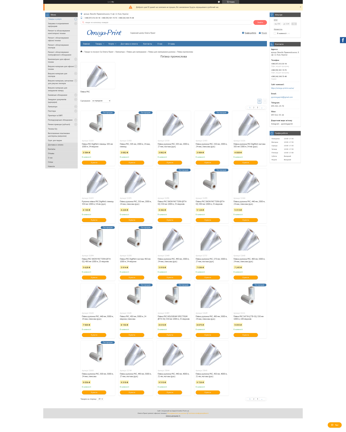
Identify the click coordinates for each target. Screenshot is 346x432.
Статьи (50, 162)
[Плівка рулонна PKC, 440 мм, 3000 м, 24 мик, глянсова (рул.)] (98, 296)
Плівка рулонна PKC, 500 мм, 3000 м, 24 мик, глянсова (97, 375)
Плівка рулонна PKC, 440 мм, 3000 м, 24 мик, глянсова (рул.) (97, 317)
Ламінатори (52, 106)
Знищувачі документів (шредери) (57, 100)
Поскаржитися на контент (177, 413)
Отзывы (51, 153)
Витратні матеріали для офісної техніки (61, 67)
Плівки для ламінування (136, 52)
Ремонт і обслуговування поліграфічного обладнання (59, 53)
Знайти (260, 22)
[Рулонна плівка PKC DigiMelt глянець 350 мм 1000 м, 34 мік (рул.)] (98, 181)
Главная (86, 44)
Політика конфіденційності (198, 413)
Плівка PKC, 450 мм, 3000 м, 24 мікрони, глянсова (133, 317)
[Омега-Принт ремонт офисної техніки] (104, 33)
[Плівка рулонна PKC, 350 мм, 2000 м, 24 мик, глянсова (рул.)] (136, 181)
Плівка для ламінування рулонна (161, 52)
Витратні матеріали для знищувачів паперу (57, 89)
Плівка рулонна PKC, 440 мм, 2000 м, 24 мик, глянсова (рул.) (249, 202)
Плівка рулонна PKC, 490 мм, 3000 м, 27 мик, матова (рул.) (135, 375)
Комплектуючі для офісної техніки (59, 60)
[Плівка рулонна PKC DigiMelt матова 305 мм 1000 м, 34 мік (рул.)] (249, 124)
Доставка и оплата (55, 145)
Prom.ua (186, 411)
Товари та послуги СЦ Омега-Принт (98, 52)
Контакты (51, 149)
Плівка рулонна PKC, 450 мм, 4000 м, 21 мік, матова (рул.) (211, 375)
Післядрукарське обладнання (60, 120)
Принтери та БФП (55, 115)
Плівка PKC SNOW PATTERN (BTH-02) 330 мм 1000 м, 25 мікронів (172, 202)
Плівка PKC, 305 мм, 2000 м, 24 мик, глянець (135, 145)
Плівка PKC (85, 91)
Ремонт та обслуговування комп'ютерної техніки (59, 32)
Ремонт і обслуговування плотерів (58, 46)
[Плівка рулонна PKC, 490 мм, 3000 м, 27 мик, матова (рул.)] (136, 354)
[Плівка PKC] (97, 75)
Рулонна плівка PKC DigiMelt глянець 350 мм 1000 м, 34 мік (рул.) (98, 202)
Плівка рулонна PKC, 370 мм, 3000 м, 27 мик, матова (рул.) (211, 260)
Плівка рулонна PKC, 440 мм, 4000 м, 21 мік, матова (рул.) (173, 375)
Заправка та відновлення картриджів (58, 24)
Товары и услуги (54, 19)
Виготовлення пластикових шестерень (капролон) (59, 134)
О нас (50, 157)
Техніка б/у (52, 129)
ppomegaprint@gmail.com (282, 97)
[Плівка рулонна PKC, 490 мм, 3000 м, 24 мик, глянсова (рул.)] (211, 296)
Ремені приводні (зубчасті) (59, 124)
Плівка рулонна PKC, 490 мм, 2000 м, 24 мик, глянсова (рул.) (173, 260)
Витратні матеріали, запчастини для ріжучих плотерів (60, 82)
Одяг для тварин (55, 140)
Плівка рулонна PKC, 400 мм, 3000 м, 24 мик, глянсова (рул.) (249, 260)
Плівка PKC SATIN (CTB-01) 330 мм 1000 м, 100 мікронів (249, 317)
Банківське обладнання (57, 95)
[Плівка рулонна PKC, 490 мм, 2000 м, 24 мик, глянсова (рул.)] (173, 239)
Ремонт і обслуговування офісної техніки (58, 39)
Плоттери (52, 111)
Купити (94, 162)
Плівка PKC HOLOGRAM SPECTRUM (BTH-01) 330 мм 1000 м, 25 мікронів (173, 317)
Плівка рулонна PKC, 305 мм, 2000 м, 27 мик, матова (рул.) (173, 145)
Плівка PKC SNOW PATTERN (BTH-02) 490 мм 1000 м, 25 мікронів (96, 260)
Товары (98, 44)
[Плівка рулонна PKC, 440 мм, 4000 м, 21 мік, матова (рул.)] (173, 354)
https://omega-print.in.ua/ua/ (282, 88)
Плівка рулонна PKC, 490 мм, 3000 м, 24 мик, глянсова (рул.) (211, 317)
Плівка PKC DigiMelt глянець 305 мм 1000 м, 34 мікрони (97, 145)
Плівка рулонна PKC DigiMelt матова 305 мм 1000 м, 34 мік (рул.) (249, 145)
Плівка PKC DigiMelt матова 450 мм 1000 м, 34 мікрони (135, 260)
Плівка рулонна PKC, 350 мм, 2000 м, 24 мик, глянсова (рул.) (135, 202)
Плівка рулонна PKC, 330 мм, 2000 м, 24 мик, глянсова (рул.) (211, 145)
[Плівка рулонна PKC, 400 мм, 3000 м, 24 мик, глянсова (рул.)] (249, 239)
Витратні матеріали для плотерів (57, 74)
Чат (336, 425)
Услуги (111, 44)
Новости (51, 166)
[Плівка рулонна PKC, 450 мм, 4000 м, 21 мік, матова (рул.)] (211, 354)
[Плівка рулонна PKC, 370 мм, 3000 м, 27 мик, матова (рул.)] (211, 239)
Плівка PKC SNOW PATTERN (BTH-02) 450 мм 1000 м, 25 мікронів (210, 202)
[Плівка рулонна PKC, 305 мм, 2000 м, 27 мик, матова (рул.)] (173, 124)
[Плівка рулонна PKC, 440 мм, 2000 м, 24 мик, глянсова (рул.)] (249, 181)
